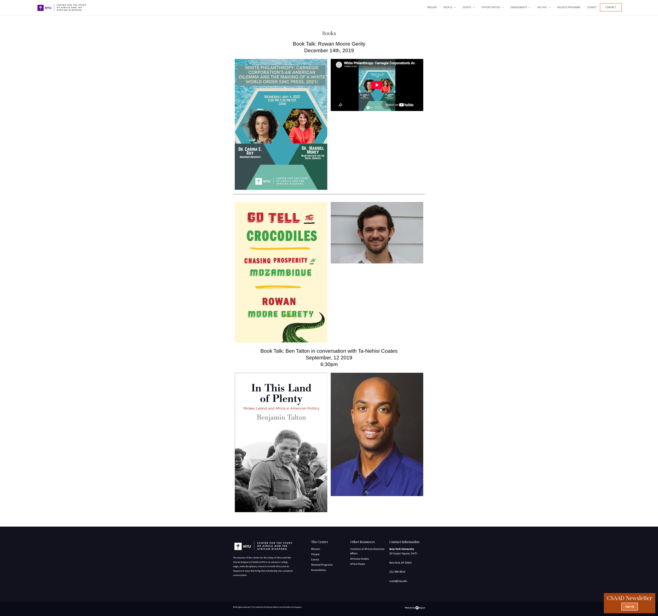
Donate (591, 7)
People (447, 7)
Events (467, 7)
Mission (432, 7)
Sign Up (629, 606)
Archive (542, 7)
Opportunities (491, 7)
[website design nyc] (415, 609)
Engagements (518, 7)
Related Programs (568, 7)
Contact (610, 7)
